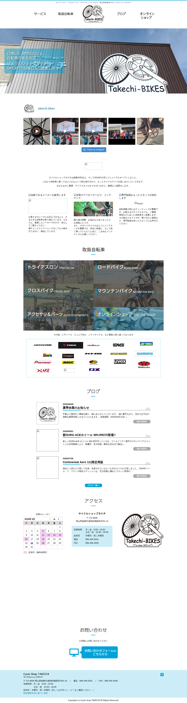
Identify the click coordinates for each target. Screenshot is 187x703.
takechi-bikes (93, 14)
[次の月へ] (60, 519)
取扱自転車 (65, 13)
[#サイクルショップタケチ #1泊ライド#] (121, 131)
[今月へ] (54, 519)
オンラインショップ (147, 19)
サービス (40, 13)
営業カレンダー (67, 690)
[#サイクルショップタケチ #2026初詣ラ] (65, 131)
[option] (93, 61)
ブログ (121, 13)
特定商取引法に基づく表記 (35, 693)
